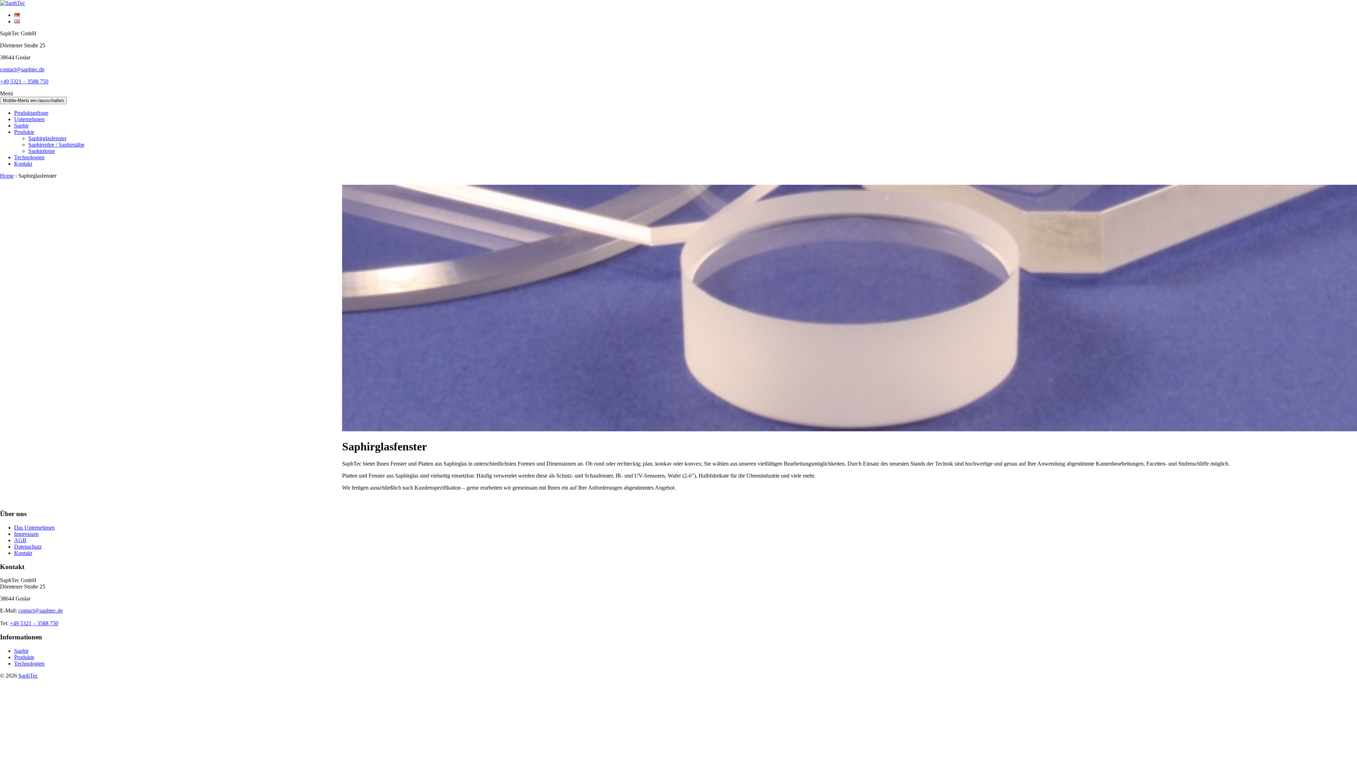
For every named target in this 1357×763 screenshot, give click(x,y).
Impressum (26, 534)
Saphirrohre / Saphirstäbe (56, 145)
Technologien (29, 157)
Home (7, 176)
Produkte (24, 132)
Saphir (21, 126)
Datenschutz (28, 547)
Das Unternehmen (34, 528)
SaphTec (28, 676)
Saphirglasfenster (47, 138)
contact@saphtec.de (22, 69)
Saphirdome (41, 151)
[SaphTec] (12, 3)
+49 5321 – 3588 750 (24, 81)
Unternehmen (29, 119)
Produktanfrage (31, 113)
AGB (20, 540)
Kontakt (23, 164)
